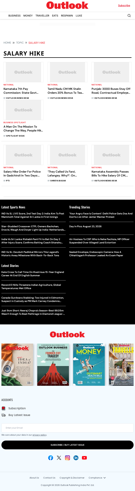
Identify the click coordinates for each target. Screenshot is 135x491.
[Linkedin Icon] (76, 458)
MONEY (28, 15)
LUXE (79, 15)
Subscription (17, 408)
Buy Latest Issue (19, 415)
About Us (34, 477)
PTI (8, 180)
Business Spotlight (15, 122)
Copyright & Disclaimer (72, 477)
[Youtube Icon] (84, 458)
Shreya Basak (58, 180)
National (9, 84)
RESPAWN (67, 15)
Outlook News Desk (17, 98)
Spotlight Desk (15, 135)
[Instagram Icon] (67, 458)
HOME (7, 42)
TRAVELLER (42, 15)
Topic (20, 42)
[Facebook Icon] (50, 458)
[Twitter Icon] (59, 458)
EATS (55, 15)
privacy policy (39, 435)
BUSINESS (14, 15)
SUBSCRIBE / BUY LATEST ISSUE (67, 445)
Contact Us (49, 477)
